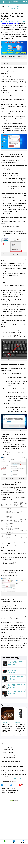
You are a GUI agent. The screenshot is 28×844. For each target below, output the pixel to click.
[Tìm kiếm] (26, 2)
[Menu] (2, 2)
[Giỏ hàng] (24, 2)
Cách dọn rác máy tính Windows (10, 23)
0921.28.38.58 (11, 764)
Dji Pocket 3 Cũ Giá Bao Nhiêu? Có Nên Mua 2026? (20, 725)
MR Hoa (13, 21)
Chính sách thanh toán (7, 749)
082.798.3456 (20, 764)
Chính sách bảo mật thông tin (9, 755)
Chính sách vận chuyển (7, 747)
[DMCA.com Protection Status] (14, 800)
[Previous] (1, 722)
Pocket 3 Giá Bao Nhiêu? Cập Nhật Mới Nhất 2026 (6, 725)
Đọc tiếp (4, 734)
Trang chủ (5, 6)
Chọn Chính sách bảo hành (8, 757)
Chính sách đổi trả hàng (7, 752)
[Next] (26, 722)
